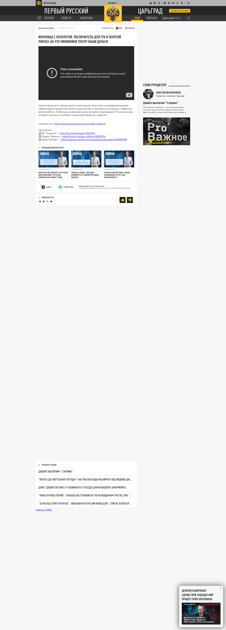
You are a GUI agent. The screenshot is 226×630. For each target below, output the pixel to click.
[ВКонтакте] (40, 201)
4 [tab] (157, 142)
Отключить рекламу (180, 11)
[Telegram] (51, 201)
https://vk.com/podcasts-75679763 (77, 133)
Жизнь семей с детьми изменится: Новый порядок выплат (85, 174)
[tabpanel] (166, 131)
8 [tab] (170, 142)
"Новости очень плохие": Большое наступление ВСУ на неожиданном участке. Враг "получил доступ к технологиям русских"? (85, 495)
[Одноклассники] (43, 201)
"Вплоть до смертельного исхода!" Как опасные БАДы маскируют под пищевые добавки (85, 479)
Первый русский (66, 11)
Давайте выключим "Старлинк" (55, 471)
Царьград (150, 11)
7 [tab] (167, 142)
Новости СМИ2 (44, 509)
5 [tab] (161, 142)
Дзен (49, 187)
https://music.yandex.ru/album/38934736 (83, 136)
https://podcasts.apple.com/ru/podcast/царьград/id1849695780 (94, 139)
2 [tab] (151, 142)
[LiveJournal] (47, 201)
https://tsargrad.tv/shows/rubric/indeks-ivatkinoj (79, 123)
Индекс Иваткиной (46, 28)
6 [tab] (164, 142)
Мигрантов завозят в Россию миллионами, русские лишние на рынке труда (53, 174)
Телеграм (68, 187)
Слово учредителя (154, 85)
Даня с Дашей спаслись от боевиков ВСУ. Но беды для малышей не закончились (82, 487)
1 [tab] (147, 142)
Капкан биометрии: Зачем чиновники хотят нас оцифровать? (117, 174)
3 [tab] (154, 142)
